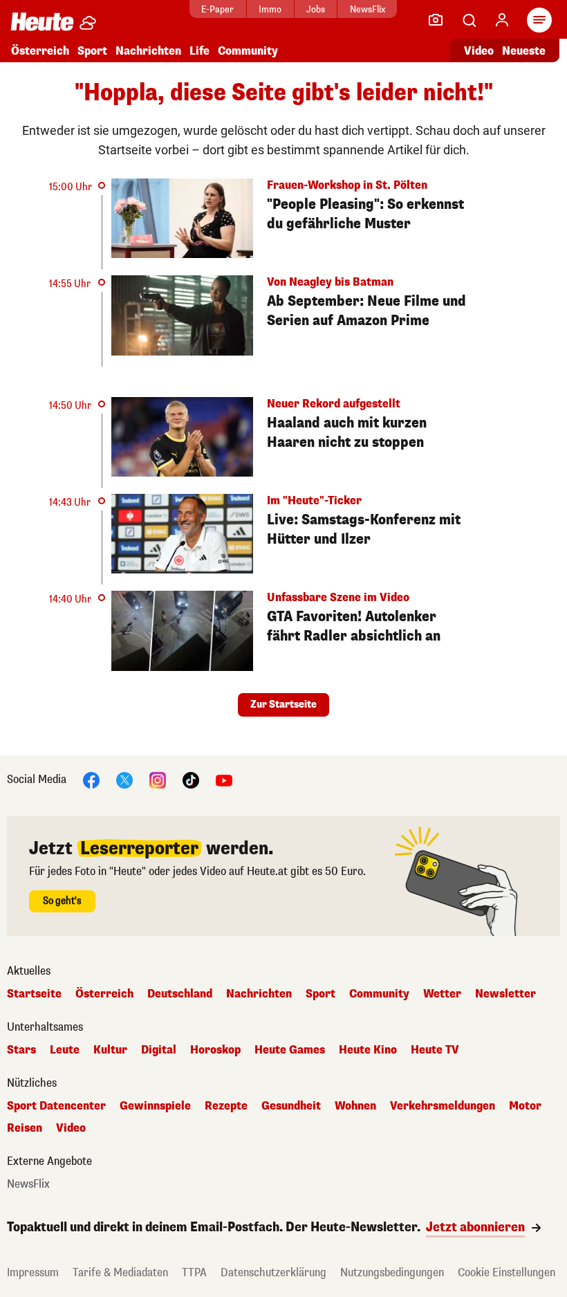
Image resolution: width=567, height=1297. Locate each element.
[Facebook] (91, 779)
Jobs (315, 9)
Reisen (24, 1128)
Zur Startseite (283, 704)
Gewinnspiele (155, 1106)
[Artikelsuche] (469, 20)
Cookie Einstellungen (506, 1272)
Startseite (34, 994)
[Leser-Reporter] (435, 20)
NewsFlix (367, 9)
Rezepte (226, 1106)
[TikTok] (191, 779)
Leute (65, 1050)
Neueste (524, 51)
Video (479, 51)
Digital (158, 1050)
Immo (270, 9)
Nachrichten (259, 994)
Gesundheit (291, 1106)
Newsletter (505, 994)
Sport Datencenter (56, 1106)
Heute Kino (368, 1050)
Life (199, 51)
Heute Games (289, 1050)
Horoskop (215, 1050)
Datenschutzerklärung (273, 1272)
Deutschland (179, 994)
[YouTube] (224, 779)
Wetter (442, 994)
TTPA (194, 1272)
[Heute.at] (42, 21)
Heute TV (435, 1050)
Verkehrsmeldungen (442, 1106)
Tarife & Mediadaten (120, 1272)
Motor (525, 1106)
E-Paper (217, 9)
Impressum (33, 1272)
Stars (21, 1050)
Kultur (110, 1050)
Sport (92, 51)
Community (248, 51)
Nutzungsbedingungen (392, 1272)
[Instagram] (157, 779)
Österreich (40, 51)
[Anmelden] (502, 20)
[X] (124, 779)
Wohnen (355, 1106)
